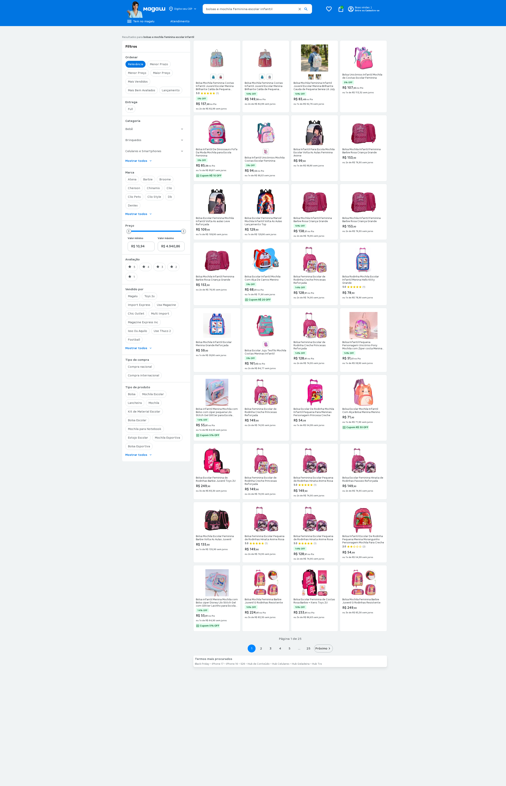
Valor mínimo (135, 238)
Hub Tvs (317, 664)
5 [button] (289, 648)
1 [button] (251, 648)
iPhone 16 (232, 664)
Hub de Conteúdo (259, 664)
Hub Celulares (280, 664)
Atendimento (180, 21)
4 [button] (280, 648)
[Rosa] (221, 77)
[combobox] (257, 9)
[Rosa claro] (270, 77)
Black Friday (202, 664)
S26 (243, 664)
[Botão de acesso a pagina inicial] (145, 9)
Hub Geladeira (301, 664)
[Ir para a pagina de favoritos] (329, 9)
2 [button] (261, 648)
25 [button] (308, 648)
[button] (300, 9)
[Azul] (213, 77)
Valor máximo (166, 238)
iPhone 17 (218, 664)
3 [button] (270, 648)
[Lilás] (266, 344)
